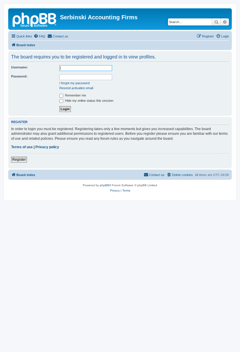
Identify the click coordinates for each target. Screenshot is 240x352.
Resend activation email (76, 88)
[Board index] (35, 19)
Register (19, 160)
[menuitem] (39, 36)
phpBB (104, 185)
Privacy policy (47, 147)
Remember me (75, 95)
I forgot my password (74, 83)
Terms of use (22, 147)
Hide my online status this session (88, 100)
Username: (19, 67)
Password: (19, 76)
